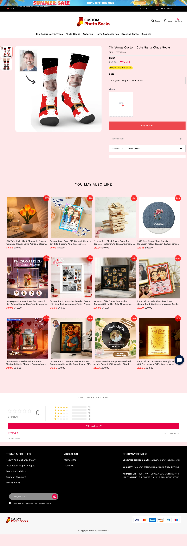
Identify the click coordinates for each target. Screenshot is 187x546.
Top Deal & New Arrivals (49, 34)
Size (111, 73)
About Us (69, 465)
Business (146, 34)
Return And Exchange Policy (21, 460)
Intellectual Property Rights (20, 465)
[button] (20, 88)
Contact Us (70, 460)
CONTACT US (143, 9)
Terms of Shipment (16, 477)
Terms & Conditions (16, 471)
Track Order (166, 9)
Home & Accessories (107, 34)
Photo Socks (73, 34)
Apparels (88, 34)
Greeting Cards (129, 34)
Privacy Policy (13, 482)
